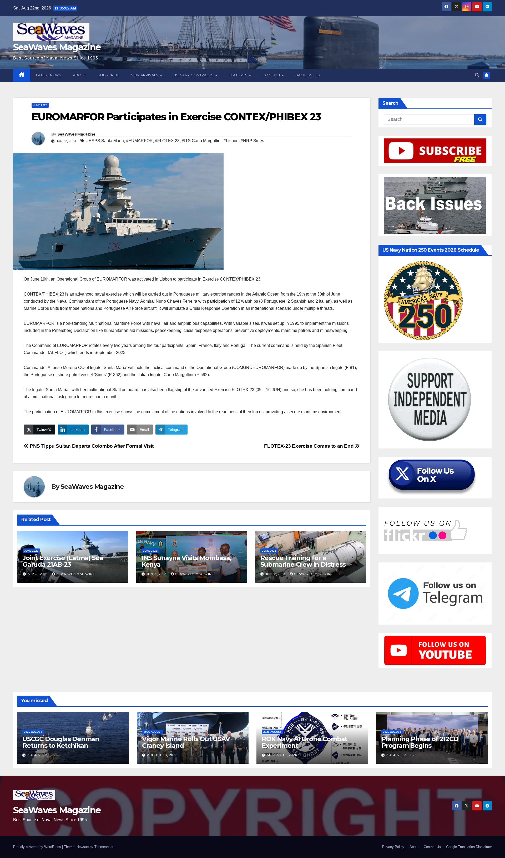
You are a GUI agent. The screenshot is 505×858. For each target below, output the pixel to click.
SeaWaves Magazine (56, 47)
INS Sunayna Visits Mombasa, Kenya (186, 561)
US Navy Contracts (194, 75)
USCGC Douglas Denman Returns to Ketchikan (60, 742)
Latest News (49, 75)
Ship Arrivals (145, 75)
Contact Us (432, 847)
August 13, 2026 (42, 755)
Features (239, 75)
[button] (477, 75)
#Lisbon (231, 140)
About (79, 75)
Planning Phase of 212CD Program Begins (419, 742)
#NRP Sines (252, 140)
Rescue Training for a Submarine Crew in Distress (303, 561)
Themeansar (103, 847)
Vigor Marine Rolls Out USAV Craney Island (186, 742)
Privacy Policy (393, 847)
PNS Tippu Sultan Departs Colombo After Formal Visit (91, 446)
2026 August (33, 731)
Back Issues (307, 75)
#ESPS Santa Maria (105, 140)
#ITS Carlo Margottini (201, 140)
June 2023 (40, 105)
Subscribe (109, 75)
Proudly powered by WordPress (37, 847)
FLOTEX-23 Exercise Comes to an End (309, 446)
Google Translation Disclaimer (469, 847)
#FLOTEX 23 (167, 140)
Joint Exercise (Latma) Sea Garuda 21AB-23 (63, 561)
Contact (271, 75)
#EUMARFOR (139, 140)
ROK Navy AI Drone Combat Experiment (304, 742)
